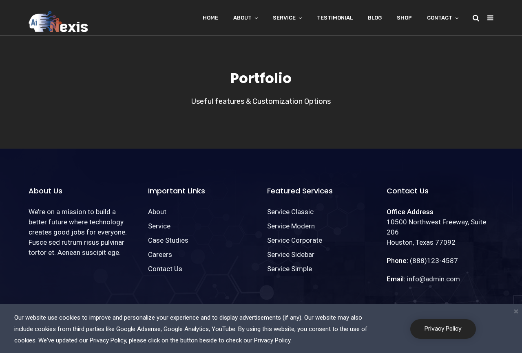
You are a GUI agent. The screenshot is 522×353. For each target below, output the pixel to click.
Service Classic (290, 212)
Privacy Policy (443, 328)
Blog (375, 18)
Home (210, 18)
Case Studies (168, 240)
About (242, 18)
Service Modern (291, 226)
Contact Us (165, 269)
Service (284, 18)
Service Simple (289, 269)
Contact (439, 18)
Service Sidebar (290, 254)
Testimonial (335, 18)
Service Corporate (294, 240)
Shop (404, 18)
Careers (160, 254)
